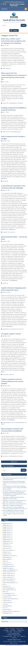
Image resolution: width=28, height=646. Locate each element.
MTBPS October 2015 (8, 575)
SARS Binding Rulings (8, 588)
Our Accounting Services (14, 633)
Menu (15, 30)
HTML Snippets (8, 645)
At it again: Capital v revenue (11, 334)
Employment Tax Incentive (9, 555)
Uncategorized (6, 606)
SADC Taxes (9, 631)
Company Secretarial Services (14, 634)
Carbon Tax (5, 545)
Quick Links (4, 9)
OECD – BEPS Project (8, 580)
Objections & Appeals (8, 579)
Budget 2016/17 (6, 529)
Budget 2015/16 (6, 527)
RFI (18, 636)
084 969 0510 (8, 2)
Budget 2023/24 (6, 539)
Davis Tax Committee (8, 550)
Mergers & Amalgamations (9, 570)
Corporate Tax (6, 232)
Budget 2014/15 (6, 525)
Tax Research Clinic (7, 636)
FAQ (15, 636)
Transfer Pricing (6, 602)
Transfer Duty (6, 600)
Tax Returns (20, 103)
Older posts (14, 462)
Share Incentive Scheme (8, 589)
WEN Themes (14, 643)
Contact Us (14, 637)
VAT (4, 607)
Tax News (12, 628)
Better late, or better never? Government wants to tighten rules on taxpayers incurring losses (13, 41)
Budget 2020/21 (6, 536)
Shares (4, 591)
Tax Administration (12, 103)
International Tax (7, 564)
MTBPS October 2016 (8, 577)
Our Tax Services (18, 631)
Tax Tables (12, 630)
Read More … (4, 178)
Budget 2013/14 (6, 523)
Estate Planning (6, 557)
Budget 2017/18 (6, 530)
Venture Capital (6, 609)
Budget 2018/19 (6, 532)
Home (6, 628)
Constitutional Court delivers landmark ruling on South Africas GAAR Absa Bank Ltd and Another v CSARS (14, 483)
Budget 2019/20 (6, 534)
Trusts (4, 604)
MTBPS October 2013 (8, 572)
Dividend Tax (6, 552)
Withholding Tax (6, 613)
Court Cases (5, 374)
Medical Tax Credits (7, 568)
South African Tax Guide (14, 20)
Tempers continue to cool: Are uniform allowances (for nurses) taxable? (12, 381)
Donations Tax (6, 554)
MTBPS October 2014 (8, 573)
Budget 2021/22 (6, 537)
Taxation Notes (20, 630)
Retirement (5, 586)
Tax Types (6, 630)
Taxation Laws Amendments (9, 598)
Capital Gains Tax (7, 329)
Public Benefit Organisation (9, 582)
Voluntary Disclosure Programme (10, 611)
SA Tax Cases (19, 628)
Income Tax (8, 68)
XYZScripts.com (20, 645)
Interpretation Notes (16, 131)
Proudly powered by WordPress (10, 641)
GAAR (4, 68)
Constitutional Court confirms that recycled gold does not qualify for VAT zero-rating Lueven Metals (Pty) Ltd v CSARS (15, 487)
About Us (23, 636)
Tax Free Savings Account (9, 595)
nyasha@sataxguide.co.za (18, 2)
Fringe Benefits (6, 422)
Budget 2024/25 (6, 541)
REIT (4, 584)
